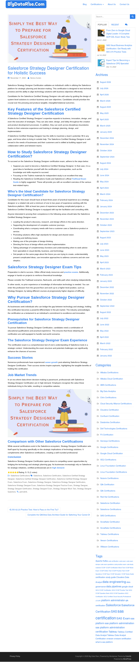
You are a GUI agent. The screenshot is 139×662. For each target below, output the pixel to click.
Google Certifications (109, 447)
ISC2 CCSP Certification (103, 590)
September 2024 (107, 156)
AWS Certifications (108, 385)
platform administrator (113, 600)
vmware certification (122, 638)
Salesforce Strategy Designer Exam (22, 485)
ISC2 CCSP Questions (117, 593)
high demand (58, 468)
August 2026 (105, 82)
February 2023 (106, 274)
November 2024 (107, 144)
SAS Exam (123, 618)
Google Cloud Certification (111, 453)
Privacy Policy (15, 656)
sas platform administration (119, 623)
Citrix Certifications (108, 397)
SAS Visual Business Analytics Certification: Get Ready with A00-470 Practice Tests (119, 48)
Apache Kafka (102, 560)
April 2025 (104, 119)
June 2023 (104, 250)
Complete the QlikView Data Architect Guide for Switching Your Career (58, 514)
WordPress (127, 659)
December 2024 (107, 138)
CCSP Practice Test (118, 571)
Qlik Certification (107, 484)
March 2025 (105, 125)
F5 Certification (106, 434)
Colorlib (128, 656)
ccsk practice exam (120, 564)
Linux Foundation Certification (113, 465)
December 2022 (107, 287)
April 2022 (104, 337)
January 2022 (106, 355)
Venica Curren (35, 78)
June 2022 (104, 324)
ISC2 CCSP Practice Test (120, 590)
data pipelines (113, 586)
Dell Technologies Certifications (113, 428)
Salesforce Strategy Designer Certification (68, 482)
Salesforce (38, 475)
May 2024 (104, 181)
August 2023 (105, 237)
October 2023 (106, 225)
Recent (115, 24)
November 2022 (107, 293)
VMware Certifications (109, 546)
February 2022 (106, 349)
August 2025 (105, 106)
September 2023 (107, 231)
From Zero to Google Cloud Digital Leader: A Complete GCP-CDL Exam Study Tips (118, 33)
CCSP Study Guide (127, 574)
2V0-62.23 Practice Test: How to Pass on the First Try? (35, 509)
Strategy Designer (80, 485)
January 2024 (106, 206)
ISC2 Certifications (108, 459)
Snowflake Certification (110, 521)
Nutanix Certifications (109, 478)
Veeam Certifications (109, 540)
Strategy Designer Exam (42, 488)
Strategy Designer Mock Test (64, 488)
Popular (102, 24)
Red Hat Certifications (109, 496)
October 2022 (106, 299)
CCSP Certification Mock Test (115, 568)
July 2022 (104, 318)
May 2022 (104, 330)
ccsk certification (113, 561)
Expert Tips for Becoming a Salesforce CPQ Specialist (118, 62)
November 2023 (107, 218)
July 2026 (104, 88)
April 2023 (104, 262)
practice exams (71, 272)
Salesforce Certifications (20, 475)
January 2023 (106, 281)
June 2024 (104, 175)
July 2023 (104, 243)
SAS (114, 611)
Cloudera (120, 577)
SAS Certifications (108, 515)
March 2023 (105, 268)
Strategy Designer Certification (20, 488)
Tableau (113, 631)
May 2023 (104, 256)
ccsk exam (122, 561)
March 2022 (105, 343)
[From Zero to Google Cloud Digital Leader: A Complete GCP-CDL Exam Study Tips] (101, 33)
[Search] (132, 16)
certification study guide (106, 577)
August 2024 (105, 163)
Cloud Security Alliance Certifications (116, 403)
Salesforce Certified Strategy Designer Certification (36, 478)
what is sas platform (104, 641)
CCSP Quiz (106, 574)
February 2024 (106, 200)
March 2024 (105, 194)
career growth (51, 362)
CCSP (103, 568)
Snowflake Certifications (110, 528)
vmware (109, 638)
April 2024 (104, 187)
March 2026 (105, 100)
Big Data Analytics (108, 391)
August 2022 (105, 312)
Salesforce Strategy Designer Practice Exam (54, 485)
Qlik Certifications (107, 490)
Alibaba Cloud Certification (111, 378)
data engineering (114, 581)
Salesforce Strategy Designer (39, 482)
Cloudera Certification (109, 409)
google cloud (127, 586)
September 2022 (107, 306)
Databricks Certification (110, 422)
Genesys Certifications (110, 440)
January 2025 (106, 131)
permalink (23, 491)
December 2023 (107, 212)
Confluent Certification (109, 416)
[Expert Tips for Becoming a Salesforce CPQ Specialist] (101, 63)
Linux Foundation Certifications (113, 472)
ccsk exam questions (107, 564)
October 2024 (106, 150)
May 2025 (104, 113)
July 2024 (104, 169)
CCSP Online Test (105, 571)
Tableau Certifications (109, 534)
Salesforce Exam (20, 482)
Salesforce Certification (52, 475)
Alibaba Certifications (109, 372)
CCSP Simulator (115, 574)
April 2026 (104, 94)
